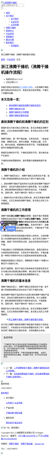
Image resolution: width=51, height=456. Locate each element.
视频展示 (10, 37)
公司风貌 (15, 25)
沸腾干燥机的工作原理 (19, 112)
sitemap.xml (39, 444)
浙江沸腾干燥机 (26, 87)
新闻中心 (10, 31)
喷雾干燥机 (11, 28)
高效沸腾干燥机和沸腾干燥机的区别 (25, 105)
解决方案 (10, 40)
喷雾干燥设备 (27, 444)
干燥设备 (10, 413)
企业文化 (15, 22)
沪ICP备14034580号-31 (28, 436)
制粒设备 (18, 413)
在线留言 (15, 46)
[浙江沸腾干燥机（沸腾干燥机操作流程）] (25, 320)
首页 (8, 13)
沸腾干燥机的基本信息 (19, 115)
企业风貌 (18, 403)
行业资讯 (10, 34)
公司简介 (10, 403)
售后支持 (18, 423)
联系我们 (10, 43)
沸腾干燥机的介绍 (17, 109)
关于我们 (10, 16)
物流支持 (10, 423)
